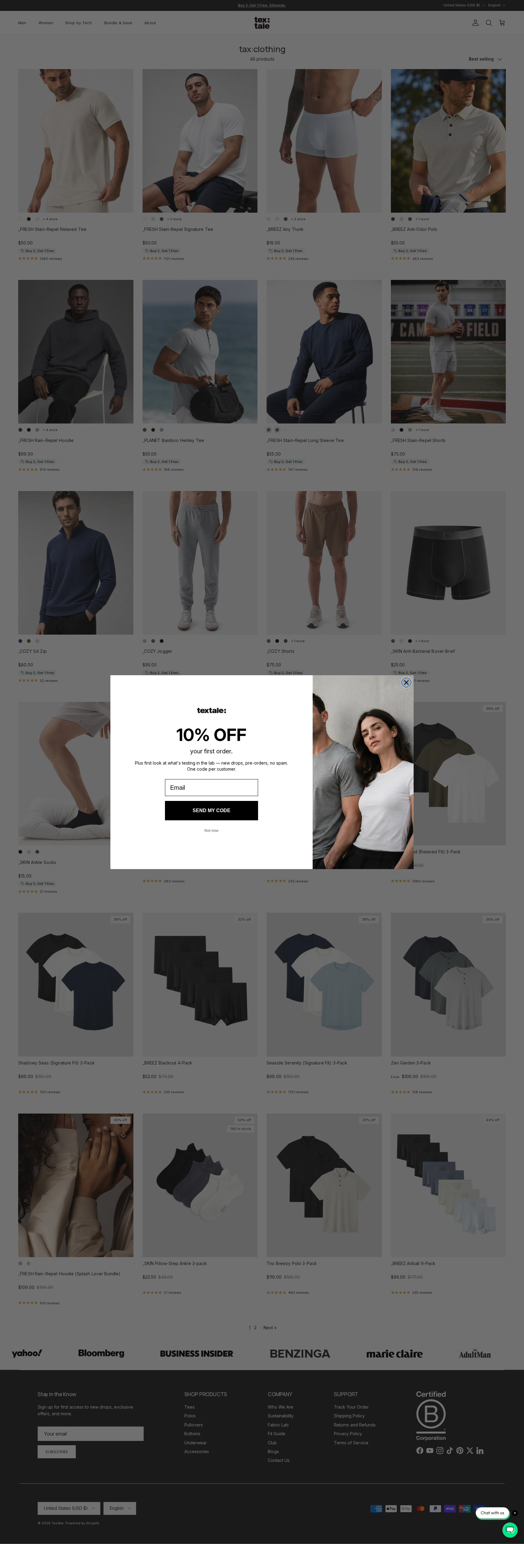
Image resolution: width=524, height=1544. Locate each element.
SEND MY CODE (211, 810)
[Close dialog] (406, 682)
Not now (211, 830)
